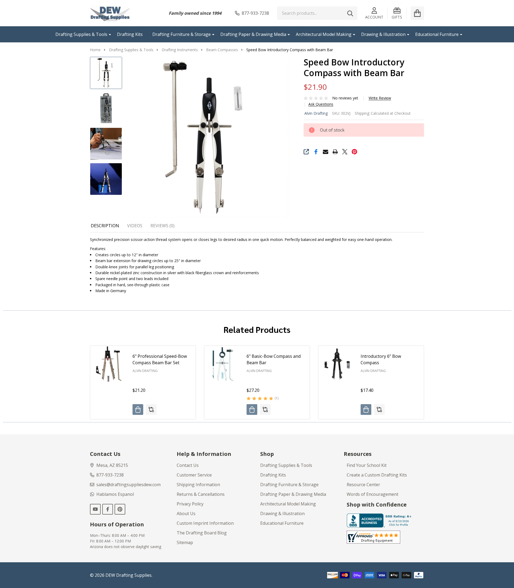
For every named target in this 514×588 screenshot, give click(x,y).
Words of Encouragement (372, 494)
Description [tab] (105, 226)
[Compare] (151, 409)
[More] (108, 34)
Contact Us (188, 465)
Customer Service (194, 475)
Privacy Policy (190, 504)
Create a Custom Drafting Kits (377, 475)
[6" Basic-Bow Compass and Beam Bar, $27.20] (222, 364)
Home (95, 49)
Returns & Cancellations (201, 494)
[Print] (335, 151)
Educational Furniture (437, 34)
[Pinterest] (354, 151)
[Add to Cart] (138, 409)
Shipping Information (198, 484)
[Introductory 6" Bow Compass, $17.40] (336, 364)
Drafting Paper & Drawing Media (253, 34)
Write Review (380, 98)
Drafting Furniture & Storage (181, 34)
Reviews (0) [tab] (162, 226)
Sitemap (185, 542)
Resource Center (363, 484)
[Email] (325, 151)
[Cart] (417, 13)
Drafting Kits (130, 34)
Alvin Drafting (316, 113)
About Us (186, 513)
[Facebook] (316, 151)
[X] (344, 151)
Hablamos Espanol (115, 494)
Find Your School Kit (367, 465)
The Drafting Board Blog (202, 533)
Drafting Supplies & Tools (81, 34)
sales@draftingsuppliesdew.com (128, 484)
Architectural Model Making (324, 34)
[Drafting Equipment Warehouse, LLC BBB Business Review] (380, 520)
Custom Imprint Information (205, 523)
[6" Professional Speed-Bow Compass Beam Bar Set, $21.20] (108, 364)
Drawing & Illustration (383, 34)
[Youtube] (95, 509)
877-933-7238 (110, 475)
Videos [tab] (134, 226)
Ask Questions (320, 104)
